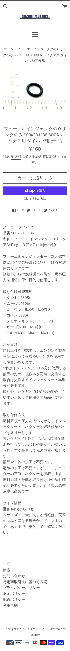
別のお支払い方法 (35, 199)
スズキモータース (38, 629)
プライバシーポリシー (21, 587)
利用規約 (10, 605)
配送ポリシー (14, 599)
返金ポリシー (14, 593)
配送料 (16, 156)
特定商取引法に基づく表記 (25, 582)
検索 (6, 570)
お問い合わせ (14, 576)
